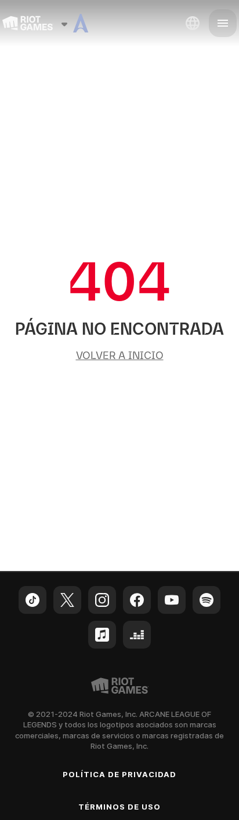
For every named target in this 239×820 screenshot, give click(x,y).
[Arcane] (81, 23)
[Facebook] (137, 600)
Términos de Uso (119, 806)
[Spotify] (206, 600)
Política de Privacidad (120, 774)
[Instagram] (102, 600)
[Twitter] (67, 600)
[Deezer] (137, 635)
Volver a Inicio (120, 355)
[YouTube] (172, 600)
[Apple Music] (102, 635)
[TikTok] (32, 600)
